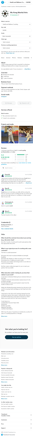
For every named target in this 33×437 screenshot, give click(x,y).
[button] (5, 14)
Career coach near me (6, 391)
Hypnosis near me (5, 389)
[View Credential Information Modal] (9, 222)
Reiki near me (4, 394)
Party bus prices (4, 362)
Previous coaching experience (9, 45)
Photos (14, 57)
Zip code (3, 27)
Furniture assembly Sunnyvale (7, 375)
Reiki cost (3, 356)
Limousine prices (5, 358)
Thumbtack (3, 6)
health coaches (11, 6)
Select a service (5, 21)
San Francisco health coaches (8, 406)
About (2, 57)
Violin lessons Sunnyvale (6, 372)
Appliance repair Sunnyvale (7, 377)
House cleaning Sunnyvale (7, 370)
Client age (4, 39)
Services (8, 57)
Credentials (26, 57)
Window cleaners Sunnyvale (7, 379)
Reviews (20, 57)
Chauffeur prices (5, 360)
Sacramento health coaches (7, 408)
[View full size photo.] (9, 134)
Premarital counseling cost (7, 353)
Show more (4, 365)
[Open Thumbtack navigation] (3, 2)
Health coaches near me (6, 387)
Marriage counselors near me (7, 396)
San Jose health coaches (7, 404)
